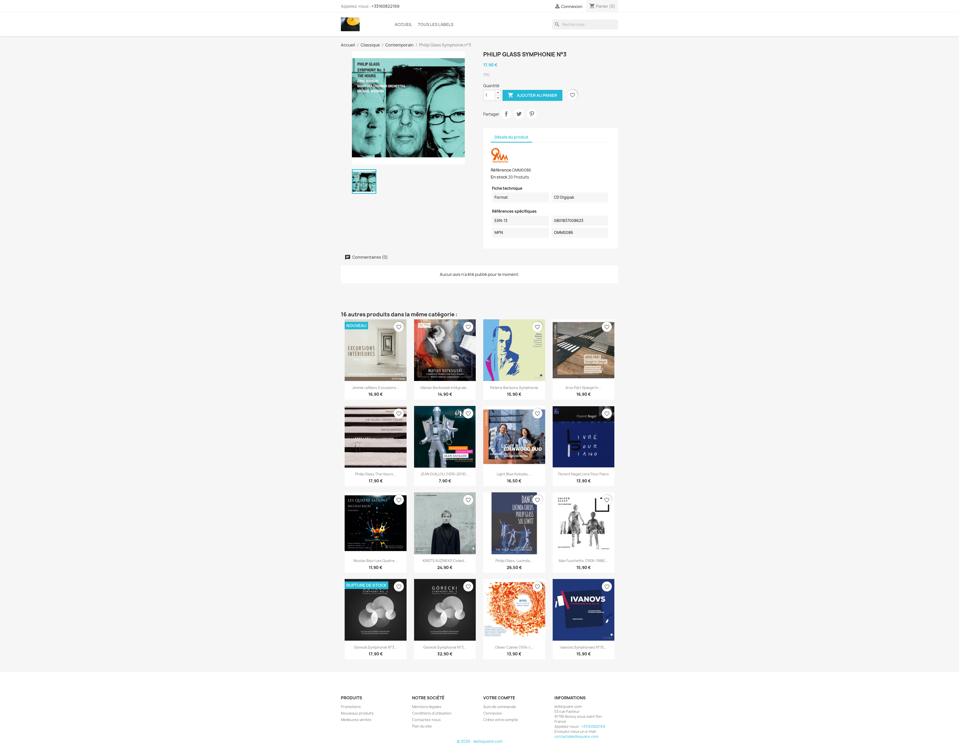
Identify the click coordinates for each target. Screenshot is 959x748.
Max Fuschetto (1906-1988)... (583, 560)
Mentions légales (426, 706)
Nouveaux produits (357, 713)
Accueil (403, 24)
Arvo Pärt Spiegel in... (583, 387)
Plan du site (422, 726)
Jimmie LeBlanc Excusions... (375, 387)
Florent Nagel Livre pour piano (583, 474)
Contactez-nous (426, 719)
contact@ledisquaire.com (576, 736)
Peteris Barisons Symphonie (514, 387)
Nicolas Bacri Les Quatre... (375, 560)
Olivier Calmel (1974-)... (514, 647)
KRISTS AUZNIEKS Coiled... (445, 560)
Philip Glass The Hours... (375, 474)
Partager (506, 114)
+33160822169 (385, 6)
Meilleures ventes (356, 719)
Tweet (519, 114)
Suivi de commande (499, 706)
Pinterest (532, 114)
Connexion (492, 713)
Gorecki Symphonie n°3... (375, 647)
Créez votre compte (500, 719)
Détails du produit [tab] (511, 137)
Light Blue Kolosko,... (514, 474)
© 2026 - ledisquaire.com (479, 741)
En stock (499, 177)
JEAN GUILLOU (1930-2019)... (445, 474)
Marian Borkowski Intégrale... (445, 387)
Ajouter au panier (532, 95)
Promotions (351, 706)
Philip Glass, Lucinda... (514, 560)
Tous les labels (436, 24)
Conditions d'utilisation (432, 713)
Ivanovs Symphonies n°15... (583, 647)
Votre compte (499, 698)
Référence (501, 170)
